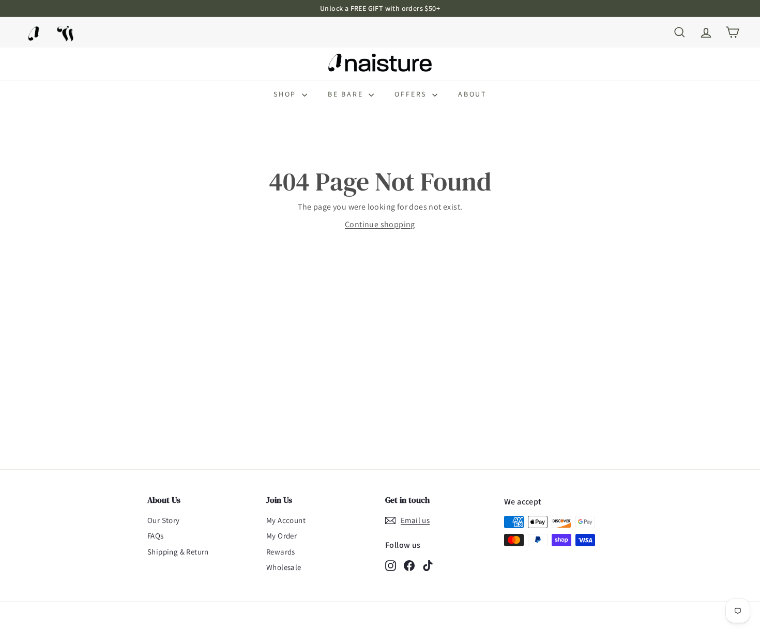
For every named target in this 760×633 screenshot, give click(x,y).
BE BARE (347, 94)
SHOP (286, 94)
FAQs (155, 536)
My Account (286, 520)
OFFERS (412, 94)
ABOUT (472, 94)
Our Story (163, 520)
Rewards (280, 552)
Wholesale (283, 567)
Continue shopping (380, 224)
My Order (281, 536)
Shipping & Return (178, 552)
